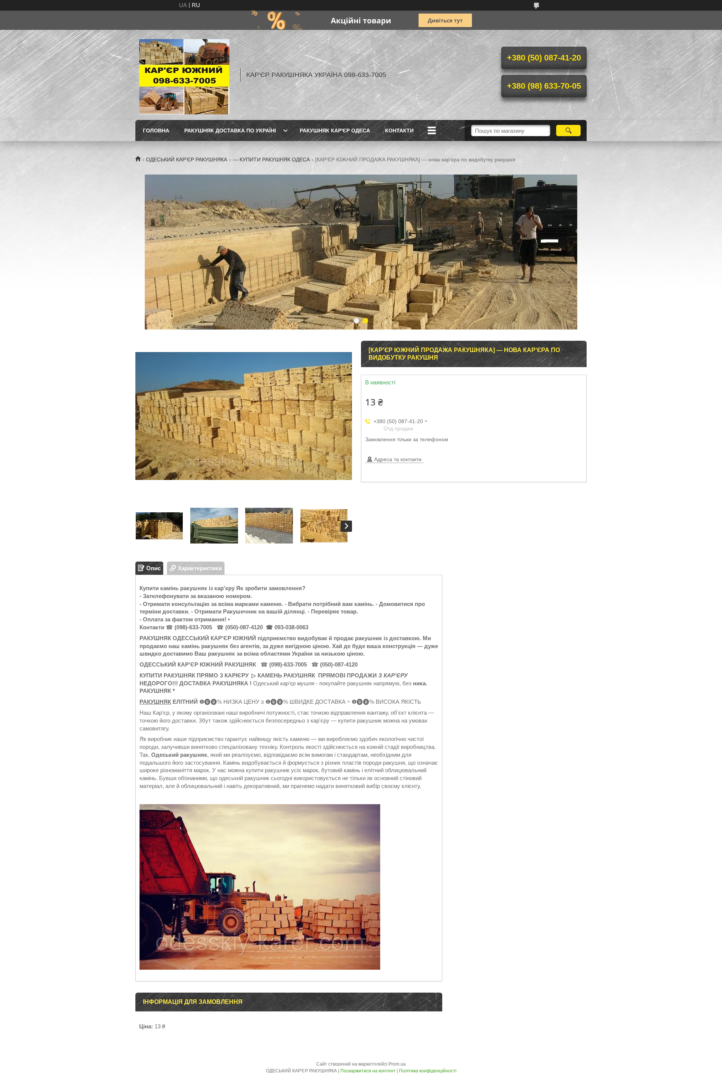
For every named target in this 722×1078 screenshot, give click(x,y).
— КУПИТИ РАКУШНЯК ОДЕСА (271, 159)
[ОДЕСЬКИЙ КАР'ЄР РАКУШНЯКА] (184, 74)
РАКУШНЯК (155, 701)
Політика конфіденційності (428, 1070)
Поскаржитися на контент (368, 1070)
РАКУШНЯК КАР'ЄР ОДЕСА (335, 131)
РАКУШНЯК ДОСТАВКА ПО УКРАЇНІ (230, 131)
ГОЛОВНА (156, 131)
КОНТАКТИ (399, 131)
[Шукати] (568, 130)
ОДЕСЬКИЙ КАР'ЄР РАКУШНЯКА (186, 159)
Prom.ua (397, 1064)
